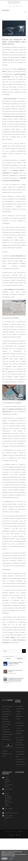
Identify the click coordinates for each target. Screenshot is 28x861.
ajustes (13, 855)
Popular (8, 658)
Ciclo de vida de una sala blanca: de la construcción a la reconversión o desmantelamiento (20, 758)
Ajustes (11, 858)
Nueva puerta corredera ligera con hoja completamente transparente (20, 728)
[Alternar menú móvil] (25, 12)
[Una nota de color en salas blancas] (5, 671)
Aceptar (4, 858)
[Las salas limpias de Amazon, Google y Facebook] (5, 663)
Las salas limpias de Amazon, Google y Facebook (15, 663)
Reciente (20, 658)
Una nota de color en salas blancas (15, 671)
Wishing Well (20, 831)
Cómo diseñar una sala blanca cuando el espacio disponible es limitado (20, 712)
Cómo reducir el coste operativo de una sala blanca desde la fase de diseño (20, 742)
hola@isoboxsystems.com (14, 3)
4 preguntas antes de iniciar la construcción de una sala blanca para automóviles (16, 680)
